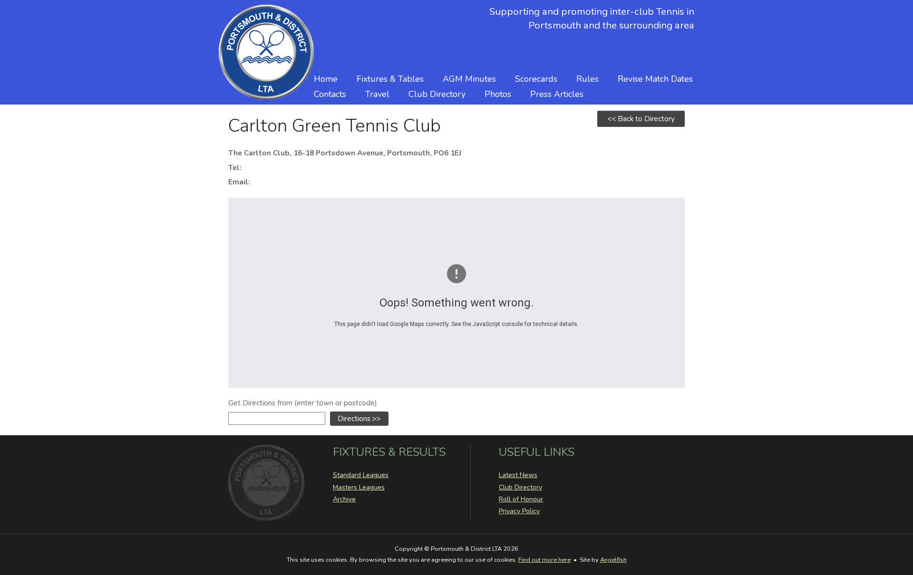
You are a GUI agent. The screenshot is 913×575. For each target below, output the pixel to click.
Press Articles (556, 94)
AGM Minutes (469, 79)
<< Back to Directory (641, 119)
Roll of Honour (521, 499)
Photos (498, 94)
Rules (587, 79)
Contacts (330, 94)
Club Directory (437, 94)
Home (326, 79)
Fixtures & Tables (390, 79)
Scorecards (536, 79)
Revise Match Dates (655, 79)
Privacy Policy (519, 511)
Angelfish (613, 560)
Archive (344, 499)
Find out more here (544, 560)
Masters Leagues (359, 487)
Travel (377, 94)
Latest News (518, 474)
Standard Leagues (361, 474)
